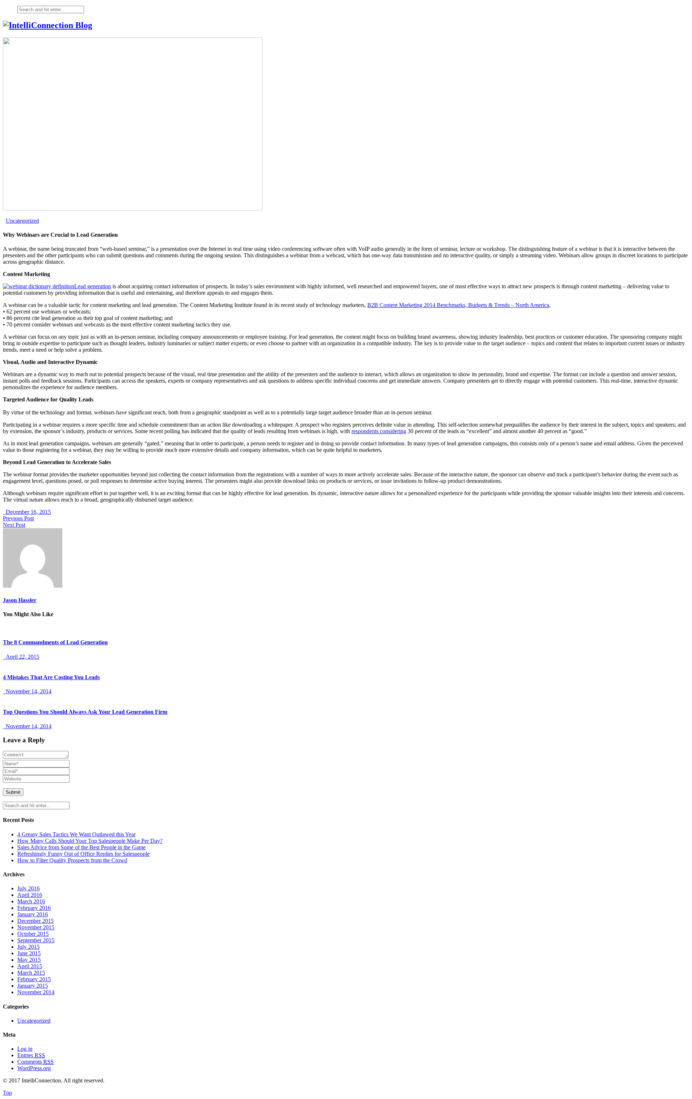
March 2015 (31, 973)
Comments (35, 1062)
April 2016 (29, 895)
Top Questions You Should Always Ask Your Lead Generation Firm (85, 712)
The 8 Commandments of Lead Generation (55, 642)
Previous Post (18, 518)
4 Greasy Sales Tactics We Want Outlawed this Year (76, 834)
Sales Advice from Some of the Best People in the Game (81, 847)
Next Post (14, 525)
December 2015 (35, 921)
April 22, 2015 (21, 657)
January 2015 (32, 986)
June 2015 (29, 953)
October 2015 (33, 934)
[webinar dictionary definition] (38, 286)
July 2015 (28, 947)
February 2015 (34, 979)
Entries (31, 1055)
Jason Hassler (19, 600)
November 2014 (35, 992)
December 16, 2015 (27, 512)
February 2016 (34, 908)
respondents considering (378, 431)
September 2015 (35, 940)
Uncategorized (22, 221)
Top (7, 1093)
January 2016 (32, 914)
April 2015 (29, 966)
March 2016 (31, 901)
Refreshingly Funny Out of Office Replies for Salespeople (83, 854)
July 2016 (28, 888)
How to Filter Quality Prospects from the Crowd (72, 860)
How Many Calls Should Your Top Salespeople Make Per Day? (90, 841)
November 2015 (35, 927)
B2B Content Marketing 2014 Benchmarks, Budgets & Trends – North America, (459, 305)
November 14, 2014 (27, 691)
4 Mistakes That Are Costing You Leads (51, 677)
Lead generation (92, 286)
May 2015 (29, 960)
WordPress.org (34, 1068)
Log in (24, 1049)
